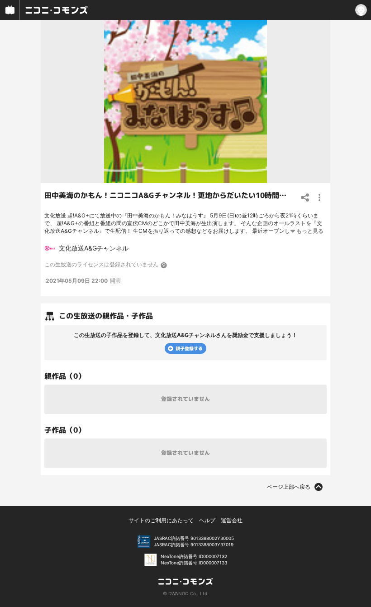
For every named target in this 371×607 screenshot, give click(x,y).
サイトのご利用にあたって (161, 520)
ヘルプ (207, 520)
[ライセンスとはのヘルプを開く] (164, 265)
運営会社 (232, 520)
